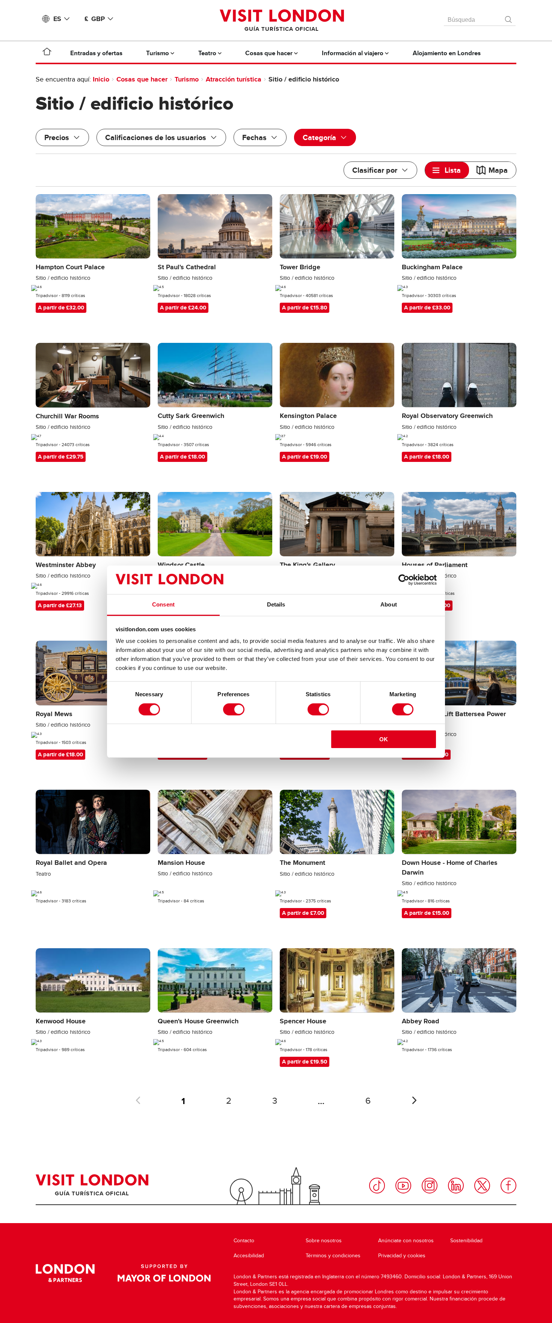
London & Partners (65, 1273)
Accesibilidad (249, 1255)
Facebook (508, 1185)
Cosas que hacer (141, 79)
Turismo (187, 79)
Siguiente (414, 1100)
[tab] (447, 170)
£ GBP (94, 19)
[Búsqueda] (509, 18)
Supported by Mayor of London (164, 1273)
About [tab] (388, 604)
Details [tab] (276, 604)
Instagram (429, 1185)
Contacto (244, 1240)
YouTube (403, 1185)
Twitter (482, 1185)
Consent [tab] (163, 604)
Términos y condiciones (333, 1255)
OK (383, 739)
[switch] (233, 709)
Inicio (101, 79)
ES (57, 19)
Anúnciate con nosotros (406, 1240)
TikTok (377, 1185)
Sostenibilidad (466, 1240)
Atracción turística (233, 79)
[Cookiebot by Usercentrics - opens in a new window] (404, 579)
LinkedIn (456, 1185)
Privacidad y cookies (401, 1255)
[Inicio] (47, 53)
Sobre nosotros (324, 1240)
